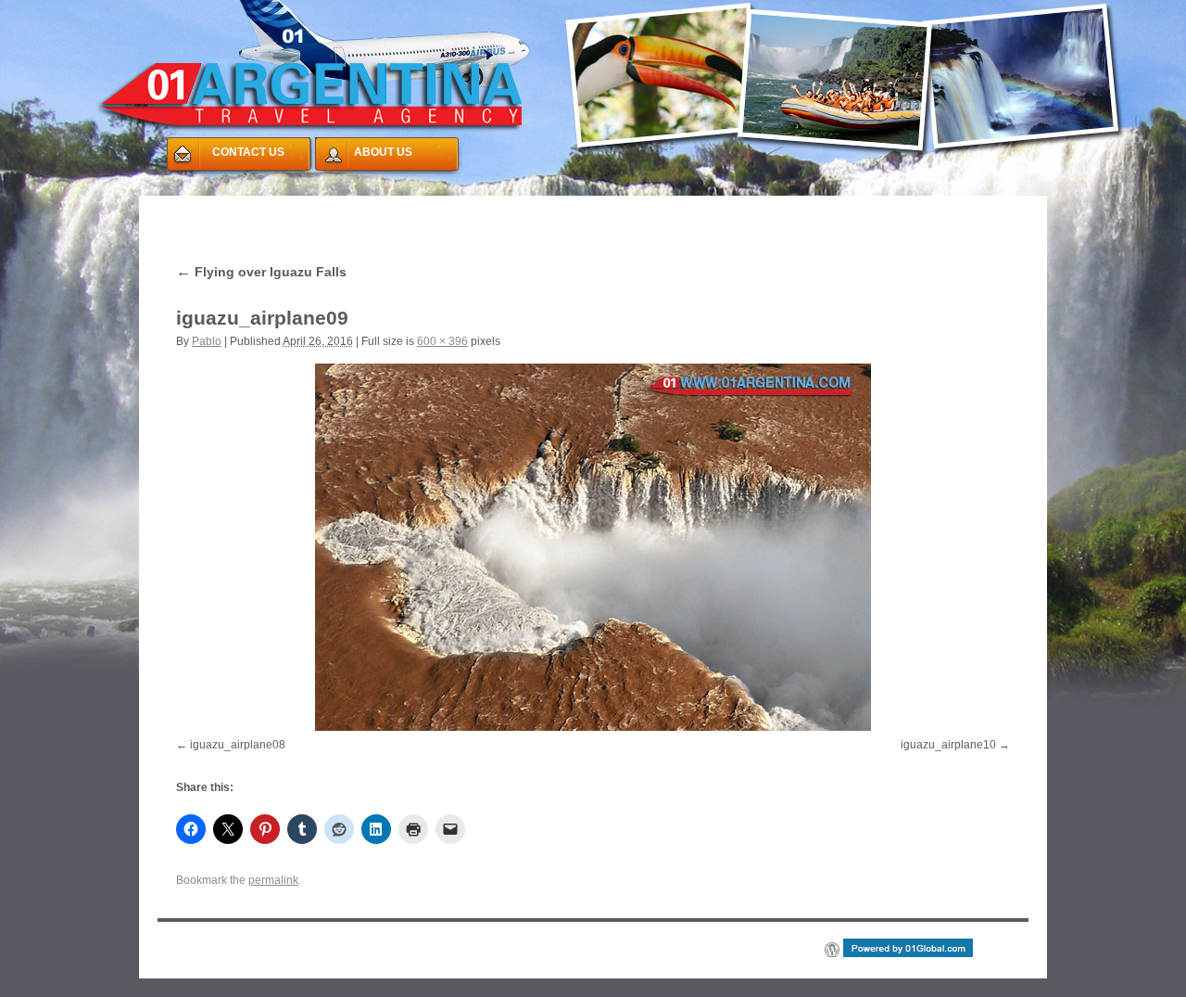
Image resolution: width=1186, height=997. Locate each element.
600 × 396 (442, 341)
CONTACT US (248, 152)
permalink (273, 880)
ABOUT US (383, 152)
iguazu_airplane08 (237, 744)
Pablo (206, 341)
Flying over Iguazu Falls (261, 271)
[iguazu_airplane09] (593, 547)
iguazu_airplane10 (948, 744)
